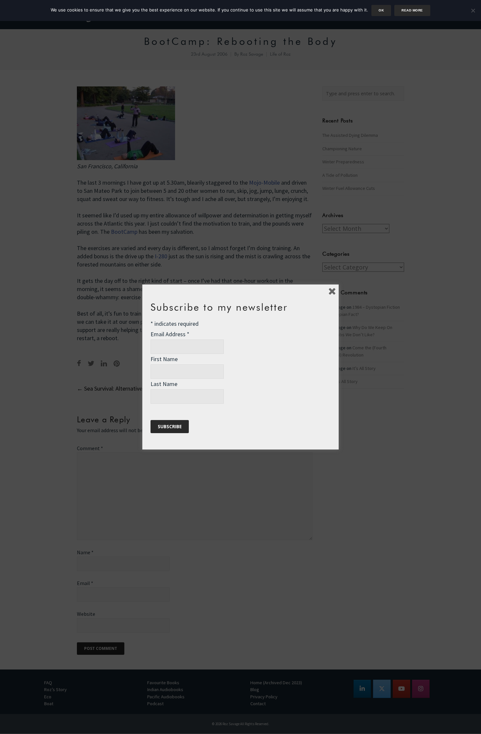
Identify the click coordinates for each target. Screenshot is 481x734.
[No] (473, 10)
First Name (164, 359)
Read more (412, 10)
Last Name (164, 384)
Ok (381, 10)
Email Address (170, 334)
